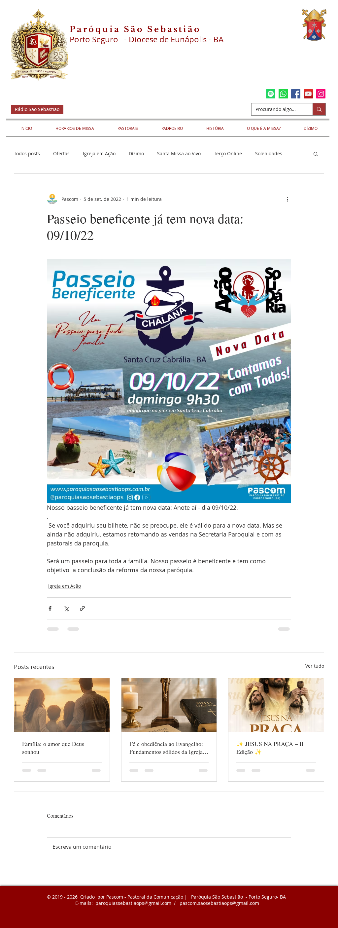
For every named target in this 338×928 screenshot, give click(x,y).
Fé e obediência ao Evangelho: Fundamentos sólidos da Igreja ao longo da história (166, 748)
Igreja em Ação (99, 153)
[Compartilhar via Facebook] (50, 608)
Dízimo (136, 153)
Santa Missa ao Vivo (179, 153)
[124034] (283, 93)
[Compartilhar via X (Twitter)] (66, 608)
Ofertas (61, 153)
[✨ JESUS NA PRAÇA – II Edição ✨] (276, 705)
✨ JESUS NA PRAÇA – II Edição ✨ (269, 748)
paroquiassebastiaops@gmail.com (133, 903)
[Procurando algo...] (319, 109)
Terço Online (228, 153)
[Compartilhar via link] (82, 608)
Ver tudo (314, 666)
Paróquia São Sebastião (135, 29)
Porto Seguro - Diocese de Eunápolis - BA (146, 39)
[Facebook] (295, 93)
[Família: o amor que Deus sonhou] (62, 705)
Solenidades (268, 153)
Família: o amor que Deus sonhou (53, 748)
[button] (316, 153)
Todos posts (27, 153)
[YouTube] (308, 93)
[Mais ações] (287, 199)
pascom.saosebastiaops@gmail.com (219, 903)
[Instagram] (320, 93)
